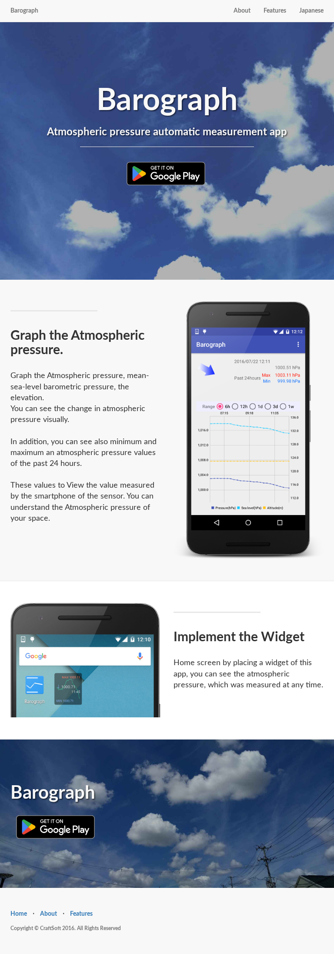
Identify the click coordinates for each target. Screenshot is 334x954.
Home (18, 914)
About (242, 11)
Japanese (311, 11)
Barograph (24, 11)
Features (275, 11)
